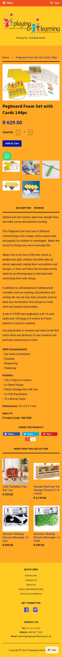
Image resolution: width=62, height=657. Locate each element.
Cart (57, 3)
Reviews (39, 207)
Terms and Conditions (31, 593)
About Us (31, 584)
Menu (9, 3)
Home (5, 57)
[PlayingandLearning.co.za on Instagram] (35, 611)
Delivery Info (31, 575)
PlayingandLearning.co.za (40, 650)
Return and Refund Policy (31, 589)
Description (23, 207)
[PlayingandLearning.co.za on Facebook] (26, 611)
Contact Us (31, 580)
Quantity (7, 132)
